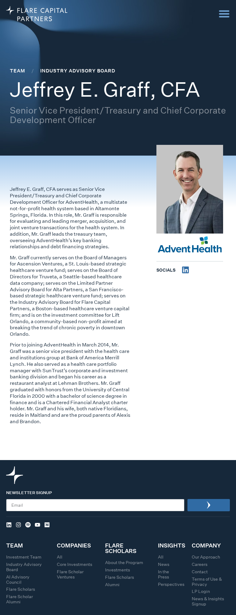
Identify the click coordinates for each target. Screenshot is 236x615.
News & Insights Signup (208, 601)
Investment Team (23, 557)
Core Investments (74, 564)
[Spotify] (28, 525)
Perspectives (171, 584)
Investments (117, 570)
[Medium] (47, 525)
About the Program (124, 562)
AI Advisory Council (18, 579)
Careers (199, 564)
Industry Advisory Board (77, 71)
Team (17, 71)
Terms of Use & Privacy (207, 581)
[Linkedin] (185, 270)
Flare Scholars (20, 589)
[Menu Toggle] (224, 13)
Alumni (112, 584)
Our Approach (206, 557)
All (59, 557)
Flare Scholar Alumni (19, 599)
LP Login (201, 591)
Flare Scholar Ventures (70, 574)
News (163, 564)
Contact (200, 571)
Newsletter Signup (29, 493)
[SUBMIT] (208, 505)
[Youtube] (37, 525)
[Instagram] (18, 525)
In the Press (163, 574)
